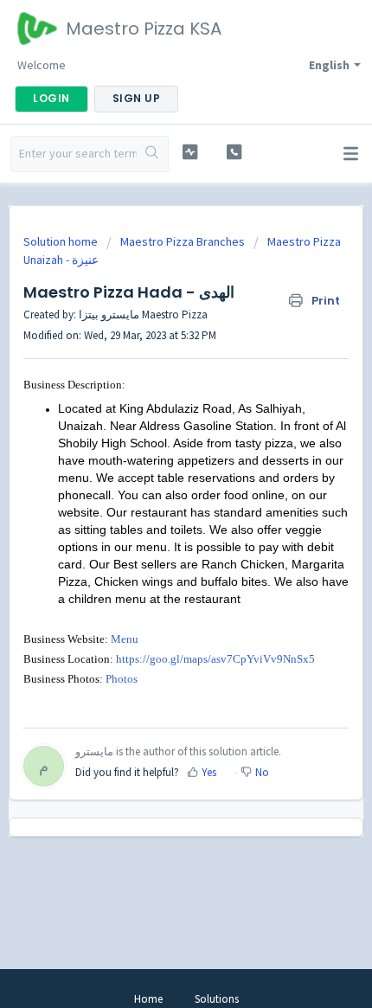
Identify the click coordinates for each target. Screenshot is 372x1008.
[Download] (154, 494)
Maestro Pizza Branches (182, 241)
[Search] (152, 154)
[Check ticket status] (190, 152)
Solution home (61, 241)
